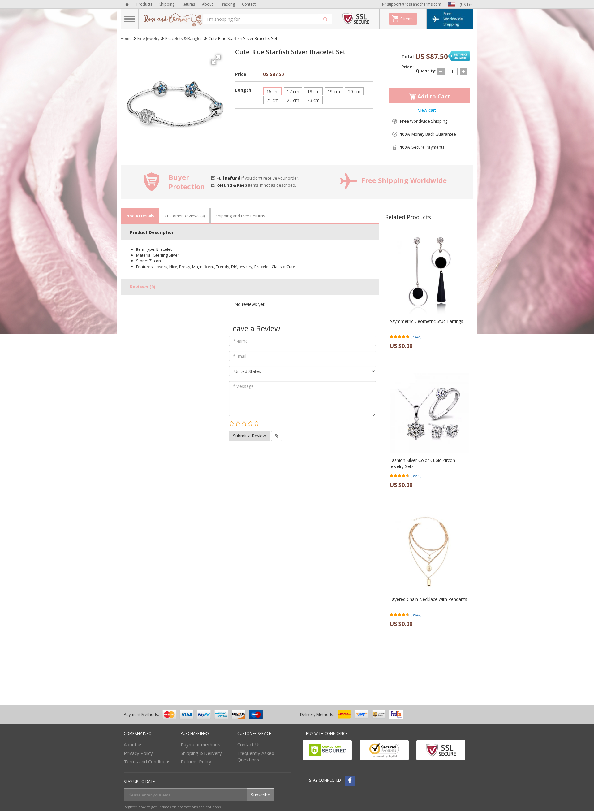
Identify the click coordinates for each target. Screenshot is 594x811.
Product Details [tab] (140, 216)
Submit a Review (249, 436)
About (207, 4)
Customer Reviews (185, 216)
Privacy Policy (138, 753)
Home (126, 38)
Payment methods (200, 744)
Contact (249, 4)
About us (133, 744)
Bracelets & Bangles (184, 38)
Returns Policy (196, 761)
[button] (217, 57)
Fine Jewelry (148, 38)
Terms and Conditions (147, 761)
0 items (407, 18)
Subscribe (260, 795)
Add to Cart (433, 96)
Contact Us (249, 744)
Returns (188, 4)
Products (144, 4)
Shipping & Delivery (201, 753)
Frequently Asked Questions (255, 756)
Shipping (166, 4)
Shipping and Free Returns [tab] (240, 216)
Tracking (227, 4)
